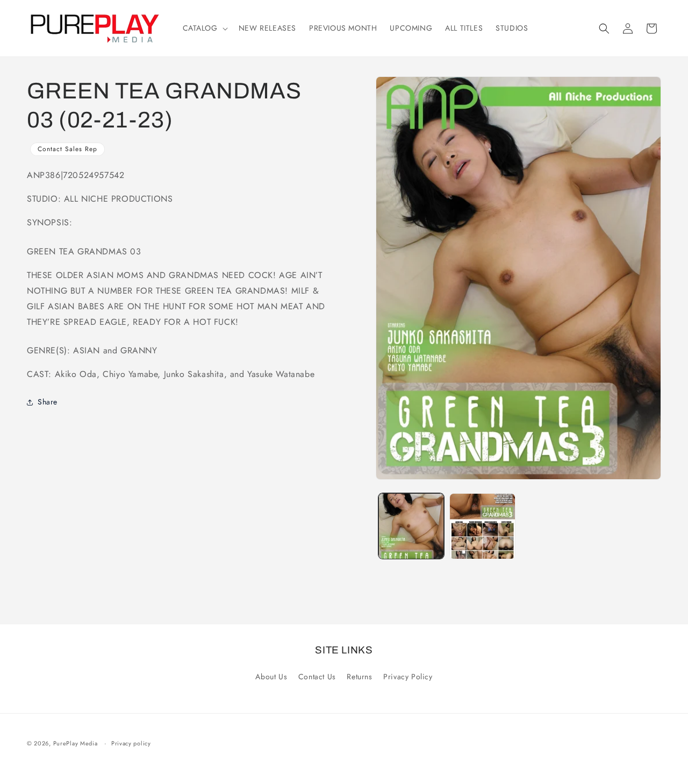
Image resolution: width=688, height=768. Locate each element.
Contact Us (317, 676)
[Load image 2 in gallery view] (482, 526)
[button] (204, 28)
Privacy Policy (407, 676)
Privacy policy (131, 743)
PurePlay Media (75, 743)
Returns (359, 676)
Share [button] (48, 401)
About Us (271, 676)
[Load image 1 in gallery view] (411, 526)
